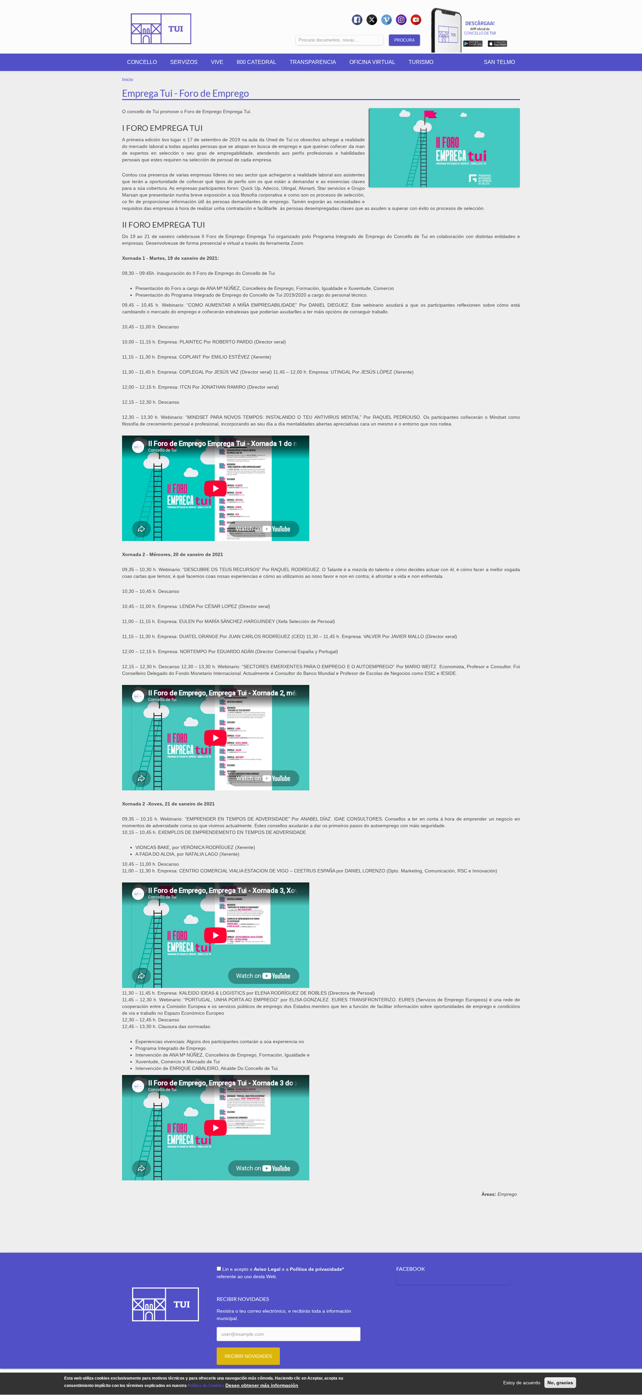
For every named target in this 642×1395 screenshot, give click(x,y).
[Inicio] (161, 24)
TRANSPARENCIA (313, 62)
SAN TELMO (499, 62)
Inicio (127, 79)
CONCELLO (142, 62)
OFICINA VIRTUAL (372, 62)
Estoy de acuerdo (521, 1382)
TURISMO (421, 62)
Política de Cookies (206, 1386)
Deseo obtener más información (261, 1385)
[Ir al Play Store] (473, 45)
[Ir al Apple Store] (497, 45)
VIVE (217, 62)
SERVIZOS (184, 62)
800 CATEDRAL (256, 62)
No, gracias (560, 1382)
